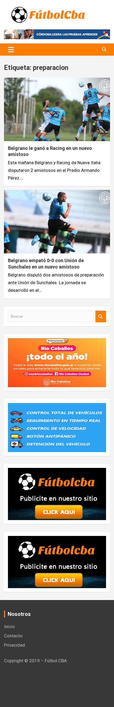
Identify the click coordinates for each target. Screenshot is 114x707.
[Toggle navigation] (11, 49)
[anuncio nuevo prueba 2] (57, 471)
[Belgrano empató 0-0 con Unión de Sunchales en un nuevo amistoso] (57, 222)
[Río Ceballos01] (57, 341)
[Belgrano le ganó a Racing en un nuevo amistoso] (57, 109)
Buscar (100, 317)
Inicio (9, 626)
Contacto (13, 635)
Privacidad (14, 645)
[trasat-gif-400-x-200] (57, 406)
